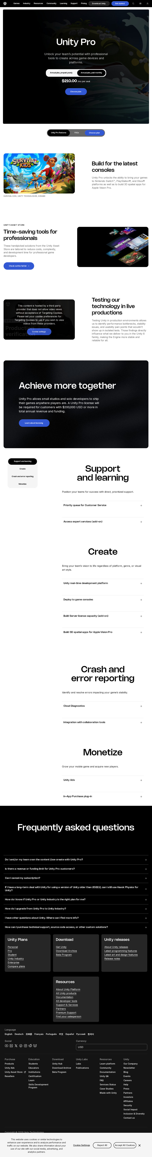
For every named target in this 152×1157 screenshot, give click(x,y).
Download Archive (66, 950)
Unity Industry (16, 958)
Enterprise (13, 962)
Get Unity (61, 946)
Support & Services (67, 1004)
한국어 (91, 1034)
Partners (61, 1008)
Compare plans (16, 966)
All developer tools (66, 1000)
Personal (13, 946)
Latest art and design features (121, 954)
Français (39, 1034)
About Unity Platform (68, 989)
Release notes (112, 958)
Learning (63, 3)
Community (51, 3)
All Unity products (66, 993)
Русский (80, 1034)
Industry (26, 3)
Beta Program (64, 954)
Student (12, 954)
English (8, 1034)
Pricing (84, 3)
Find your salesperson (68, 1016)
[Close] (139, 1145)
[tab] (61, 73)
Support (74, 3)
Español (70, 1034)
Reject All (102, 1145)
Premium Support (66, 1012)
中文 (61, 1034)
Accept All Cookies (125, 1145)
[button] (99, 3)
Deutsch (19, 1034)
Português (51, 1034)
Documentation (64, 997)
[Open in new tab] (24, 1072)
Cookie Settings (81, 1145)
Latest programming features (120, 950)
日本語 (29, 1034)
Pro (10, 950)
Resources (38, 3)
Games (17, 3)
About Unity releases (116, 946)
